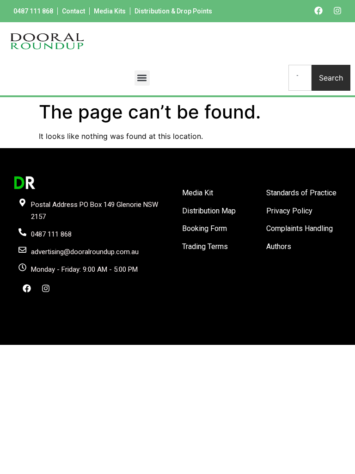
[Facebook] (318, 10)
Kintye (288, 337)
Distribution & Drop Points (173, 11)
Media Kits (110, 11)
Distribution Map (209, 210)
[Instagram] (337, 10)
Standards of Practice (301, 192)
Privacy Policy (289, 210)
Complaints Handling (299, 228)
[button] (142, 78)
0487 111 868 (33, 11)
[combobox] (300, 78)
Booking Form (204, 228)
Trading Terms (205, 246)
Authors (278, 246)
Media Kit (197, 192)
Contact (73, 11)
